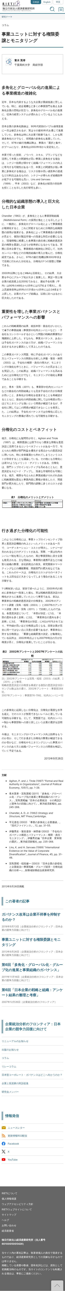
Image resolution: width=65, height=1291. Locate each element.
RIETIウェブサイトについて (17, 1209)
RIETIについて (9, 1193)
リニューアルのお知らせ (15, 1041)
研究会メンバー (10, 1091)
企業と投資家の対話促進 (15, 1083)
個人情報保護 (9, 1198)
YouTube (13, 1159)
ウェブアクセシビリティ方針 (17, 1204)
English (47, 2)
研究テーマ (7, 16)
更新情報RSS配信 (17, 1135)
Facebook (13, 1143)
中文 (58, 2)
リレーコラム (9, 1066)
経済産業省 (8, 1230)
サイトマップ (9, 1214)
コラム (5, 1057)
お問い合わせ (9, 1225)
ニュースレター (16, 1127)
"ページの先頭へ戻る (57, 1285)
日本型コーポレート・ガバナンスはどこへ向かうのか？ (32, 1074)
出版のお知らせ (10, 1049)
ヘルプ (5, 1219)
